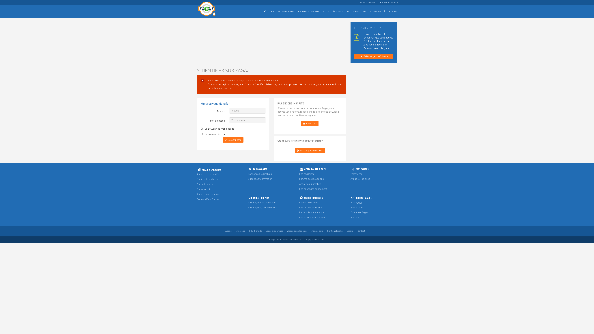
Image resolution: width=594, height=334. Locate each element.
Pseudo (221, 111)
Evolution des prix (308, 11)
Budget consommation (260, 179)
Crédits (350, 231)
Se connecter (235, 140)
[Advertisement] (271, 43)
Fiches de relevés (308, 202)
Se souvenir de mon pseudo (219, 128)
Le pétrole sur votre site (312, 212)
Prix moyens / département (262, 207)
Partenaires (356, 174)
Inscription (311, 123)
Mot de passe (217, 120)
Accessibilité (317, 231)
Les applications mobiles (312, 217)
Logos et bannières (274, 231)
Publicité (355, 217)
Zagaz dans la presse (297, 231)
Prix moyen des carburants (262, 202)
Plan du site (357, 207)
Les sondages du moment (313, 189)
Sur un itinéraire (205, 184)
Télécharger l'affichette (376, 56)
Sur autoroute (204, 189)
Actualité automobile (310, 184)
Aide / (356, 202)
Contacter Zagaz (359, 212)
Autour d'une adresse (208, 194)
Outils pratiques (356, 11)
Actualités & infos (333, 11)
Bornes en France (208, 199)
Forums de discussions (311, 179)
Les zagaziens (306, 174)
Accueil (207, 9)
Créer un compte (390, 2)
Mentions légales (335, 231)
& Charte (255, 231)
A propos (241, 231)
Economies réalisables (260, 174)
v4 (278, 240)
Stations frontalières (207, 179)
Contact (361, 231)
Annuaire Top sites (360, 179)
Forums (393, 11)
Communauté (377, 11)
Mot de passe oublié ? (311, 150)
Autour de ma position (208, 174)
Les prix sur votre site (310, 207)
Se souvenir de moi (214, 134)
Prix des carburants (283, 11)
